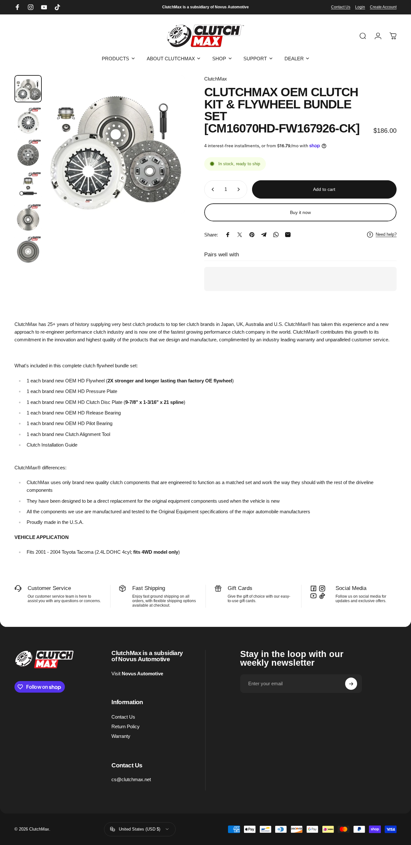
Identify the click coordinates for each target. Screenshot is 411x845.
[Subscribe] (351, 684)
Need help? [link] (386, 234)
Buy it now (300, 212)
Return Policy (125, 726)
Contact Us (340, 7)
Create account (383, 7)
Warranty (120, 736)
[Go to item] (28, 88)
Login (360, 7)
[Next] (169, 154)
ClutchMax (215, 78)
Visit (137, 673)
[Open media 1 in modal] (116, 144)
